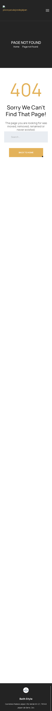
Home (16, 46)
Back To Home (26, 152)
